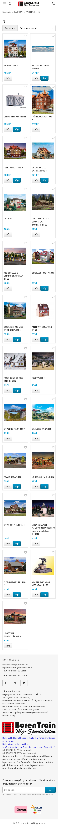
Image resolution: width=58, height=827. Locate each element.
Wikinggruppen (38, 823)
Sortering (10, 28)
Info (8, 78)
